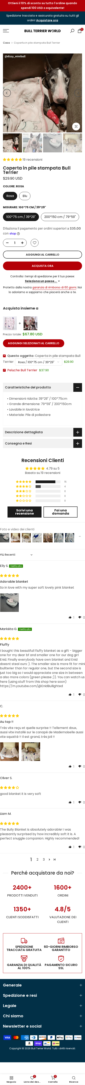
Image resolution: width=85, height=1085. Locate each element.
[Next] (78, 93)
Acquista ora (42, 266)
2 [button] (37, 859)
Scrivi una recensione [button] (24, 512)
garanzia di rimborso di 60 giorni (54, 287)
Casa (6, 42)
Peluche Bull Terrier (22, 370)
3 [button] (44, 859)
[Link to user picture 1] (9, 602)
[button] (13, 159)
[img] (9, 575)
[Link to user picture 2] (30, 751)
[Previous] (7, 93)
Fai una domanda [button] (60, 512)
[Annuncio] (42, 5)
